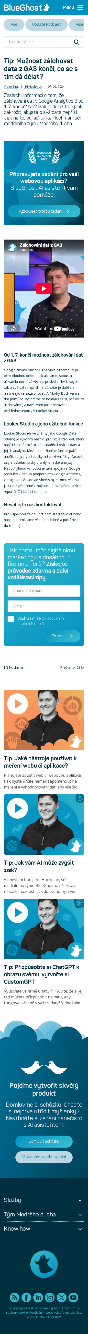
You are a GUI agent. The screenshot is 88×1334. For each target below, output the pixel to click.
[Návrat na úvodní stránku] (27, 7)
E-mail (17, 606)
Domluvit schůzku (44, 1141)
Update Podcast (46, 24)
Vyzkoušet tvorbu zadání (40, 211)
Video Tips (11, 87)
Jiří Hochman (33, 87)
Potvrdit (59, 636)
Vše (14, 24)
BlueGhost (54, 1317)
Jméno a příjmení (27, 590)
